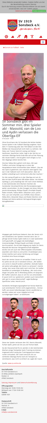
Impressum (12, 383)
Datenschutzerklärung (23, 11)
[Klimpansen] (13, 37)
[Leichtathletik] (19, 37)
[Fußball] (7, 37)
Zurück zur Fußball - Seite (14, 47)
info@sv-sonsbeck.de (9, 412)
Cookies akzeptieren (39, 11)
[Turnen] (32, 37)
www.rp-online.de (14, 363)
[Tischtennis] (26, 37)
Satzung (5, 383)
